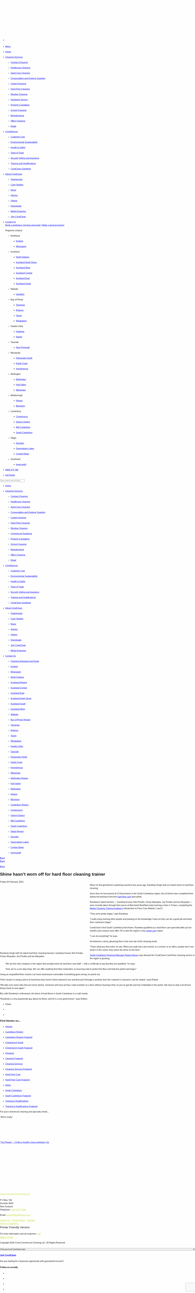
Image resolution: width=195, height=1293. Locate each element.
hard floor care (124, 897)
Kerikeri (19, 241)
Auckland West (23, 268)
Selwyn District (23, 422)
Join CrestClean (18, 217)
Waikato (14, 714)
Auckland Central (24, 273)
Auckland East (23, 278)
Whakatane (21, 321)
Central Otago (22, 454)
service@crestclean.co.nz (18, 1215)
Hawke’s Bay (17, 746)
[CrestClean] (28, 40)
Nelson (19, 401)
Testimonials (16, 179)
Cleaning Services (14, 57)
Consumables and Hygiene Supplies (28, 78)
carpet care (151, 931)
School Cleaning (18, 110)
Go (47, 1142)
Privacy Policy (18, 1220)
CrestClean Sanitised (21, 169)
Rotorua (19, 310)
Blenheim (20, 406)
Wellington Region (19, 778)
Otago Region (17, 831)
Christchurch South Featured (18, 1048)
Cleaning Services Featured (18, 1069)
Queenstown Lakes (25, 448)
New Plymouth (23, 347)
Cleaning (9, 1053)
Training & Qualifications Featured (21, 1106)
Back (2, 858)
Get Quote (10, 475)
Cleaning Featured (14, 1058)
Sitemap (31, 1220)
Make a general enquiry (53, 225)
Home (8, 52)
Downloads (16, 206)
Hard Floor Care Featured (17, 1080)
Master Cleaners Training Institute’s (106, 908)
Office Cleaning (18, 121)
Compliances (11, 131)
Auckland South (23, 284)
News (13, 190)
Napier (19, 337)
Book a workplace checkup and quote (23, 225)
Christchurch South (14, 1042)
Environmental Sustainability (24, 142)
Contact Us (10, 222)
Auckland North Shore (26, 262)
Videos (14, 201)
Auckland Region (19, 682)
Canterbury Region (20, 805)
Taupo (19, 315)
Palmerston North (24, 358)
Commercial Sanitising (21, 533)
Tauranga (20, 305)
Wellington (21, 379)
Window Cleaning (19, 94)
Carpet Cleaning (18, 84)
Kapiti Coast (21, 363)
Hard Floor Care (13, 1074)
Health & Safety (18, 147)
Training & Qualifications (16, 1101)
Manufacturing (17, 115)
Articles (14, 195)
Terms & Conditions (9, 1223)
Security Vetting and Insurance (25, 158)
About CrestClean (13, 174)
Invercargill (21, 464)
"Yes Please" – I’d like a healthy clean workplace (23, 1142)
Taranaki (15, 752)
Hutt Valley (21, 385)
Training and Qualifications (23, 163)
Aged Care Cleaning (20, 73)
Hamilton (20, 294)
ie (137, 955)
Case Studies (17, 185)
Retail (13, 126)
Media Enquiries (18, 211)
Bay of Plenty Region (21, 720)
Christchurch (22, 416)
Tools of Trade (17, 153)
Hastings (20, 331)
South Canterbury (24, 432)
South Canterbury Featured (18, 1096)
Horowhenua (22, 369)
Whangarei (21, 246)
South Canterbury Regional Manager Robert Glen (113, 955)
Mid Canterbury (23, 427)
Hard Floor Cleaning (20, 89)
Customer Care (18, 137)
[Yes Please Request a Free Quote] (7, 27)
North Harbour (22, 257)
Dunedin (20, 443)
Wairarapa (21, 390)
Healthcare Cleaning (20, 68)
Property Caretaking (20, 105)
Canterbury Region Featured (18, 1037)
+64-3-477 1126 (18, 1210)
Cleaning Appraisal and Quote (25, 661)
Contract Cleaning (19, 62)
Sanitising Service (19, 100)
